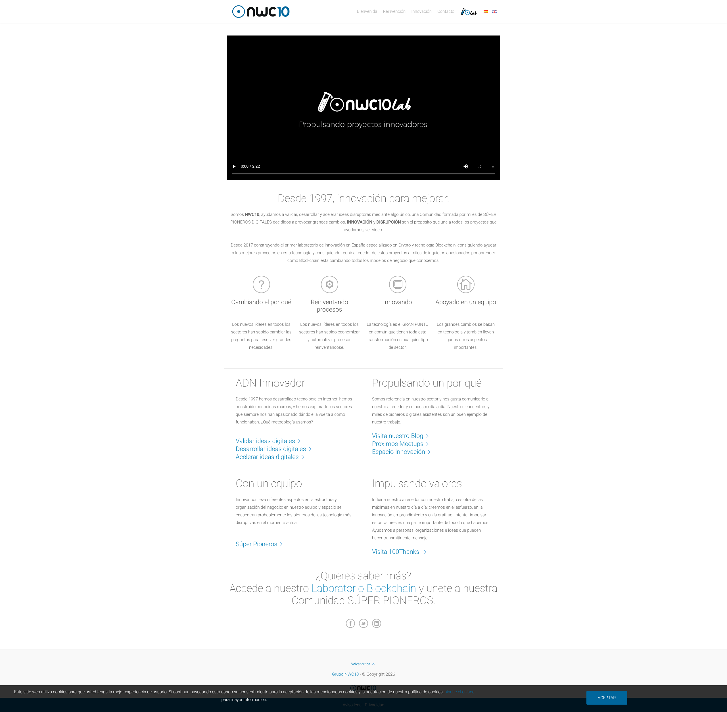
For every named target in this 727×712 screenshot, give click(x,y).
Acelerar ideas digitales (267, 457)
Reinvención (394, 11)
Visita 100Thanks (396, 552)
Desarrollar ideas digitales (271, 449)
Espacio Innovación (398, 452)
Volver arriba (360, 664)
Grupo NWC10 (345, 674)
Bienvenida (367, 11)
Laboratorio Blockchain (364, 588)
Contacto (445, 11)
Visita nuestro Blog (397, 436)
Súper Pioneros (256, 544)
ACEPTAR (607, 697)
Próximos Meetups (397, 444)
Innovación (421, 11)
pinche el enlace (459, 691)
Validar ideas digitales (265, 441)
